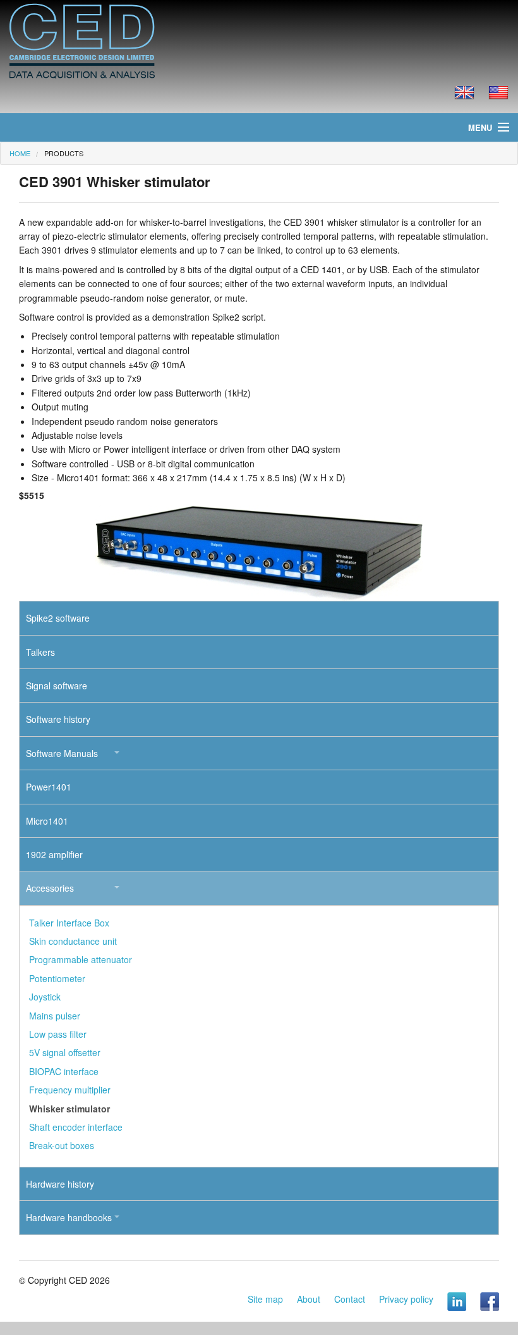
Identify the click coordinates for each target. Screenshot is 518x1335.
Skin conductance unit (73, 941)
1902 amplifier (54, 854)
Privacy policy (406, 1299)
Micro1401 (47, 821)
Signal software (56, 685)
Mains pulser (54, 1015)
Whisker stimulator (69, 1108)
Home (19, 153)
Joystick (45, 996)
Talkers (40, 652)
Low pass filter (58, 1034)
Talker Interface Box (69, 922)
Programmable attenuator (80, 959)
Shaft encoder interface (76, 1127)
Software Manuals (62, 753)
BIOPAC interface (64, 1071)
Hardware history (60, 1184)
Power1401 (48, 786)
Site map (265, 1299)
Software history (58, 719)
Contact (349, 1299)
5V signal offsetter (64, 1052)
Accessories (50, 888)
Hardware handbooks (69, 1217)
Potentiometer (57, 978)
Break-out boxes (61, 1145)
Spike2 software (58, 618)
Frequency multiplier (70, 1089)
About (308, 1299)
